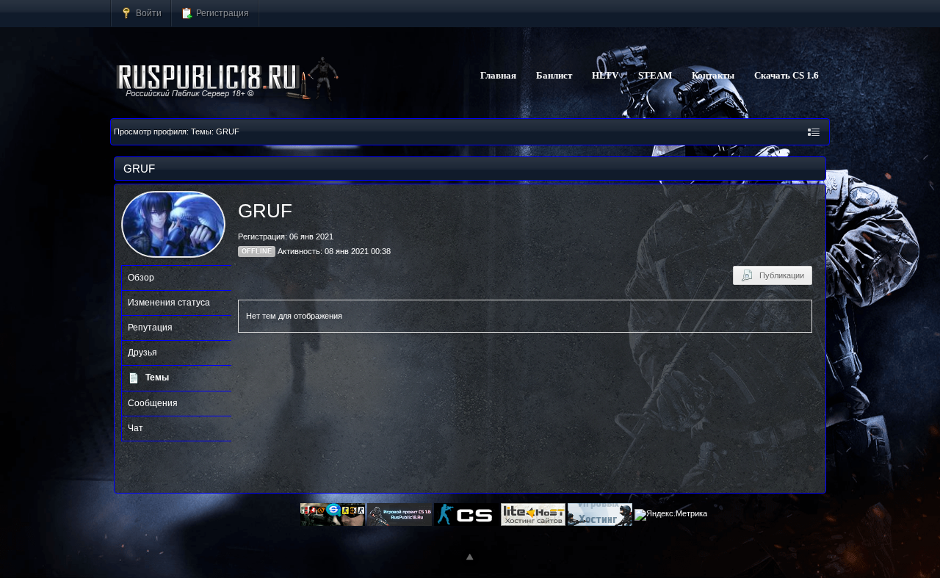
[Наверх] (470, 557)
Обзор (141, 277)
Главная (498, 76)
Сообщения (153, 403)
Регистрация (221, 13)
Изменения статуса (169, 302)
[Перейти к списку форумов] (228, 79)
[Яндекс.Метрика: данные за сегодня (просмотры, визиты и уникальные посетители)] (670, 515)
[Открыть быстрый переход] (813, 132)
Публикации (778, 275)
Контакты (713, 76)
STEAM (655, 76)
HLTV (605, 76)
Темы (157, 377)
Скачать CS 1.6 (786, 76)
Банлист (554, 76)
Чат (135, 428)
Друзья (142, 352)
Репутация (150, 327)
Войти (148, 13)
